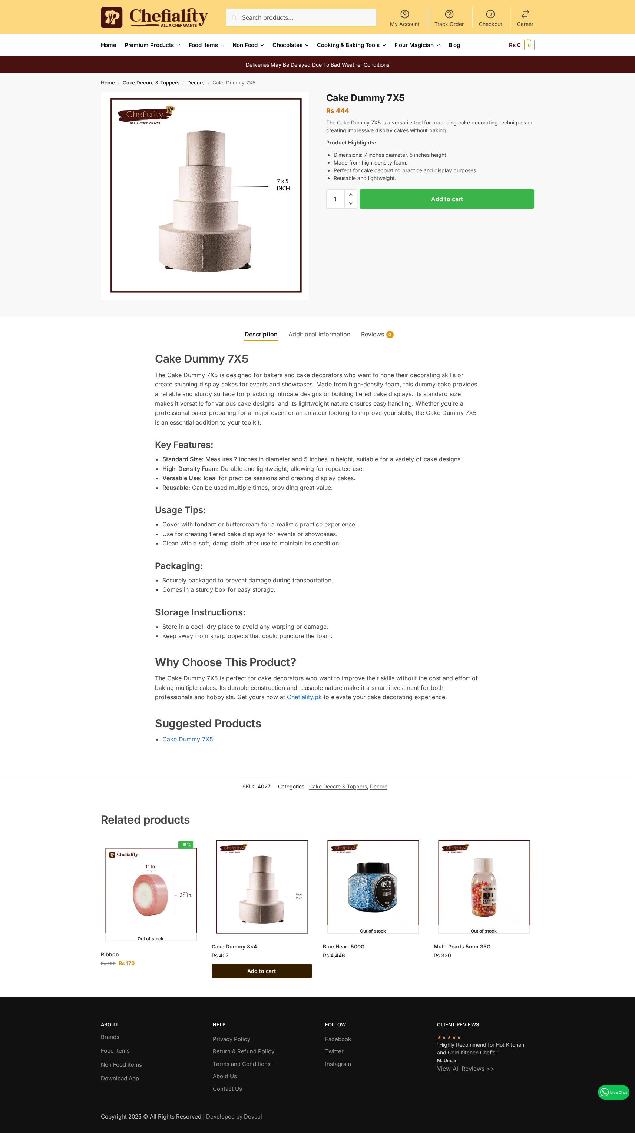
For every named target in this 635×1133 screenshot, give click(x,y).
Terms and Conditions (242, 1063)
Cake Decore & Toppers (151, 83)
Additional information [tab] (319, 334)
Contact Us (227, 1088)
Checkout (490, 24)
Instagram (338, 1063)
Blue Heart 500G (343, 946)
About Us (225, 1076)
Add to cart (447, 199)
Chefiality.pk (304, 697)
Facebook (338, 1039)
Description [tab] (261, 334)
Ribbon (110, 954)
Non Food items (122, 1064)
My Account (405, 24)
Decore (196, 83)
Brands (110, 1036)
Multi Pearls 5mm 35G (462, 946)
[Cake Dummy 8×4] (262, 887)
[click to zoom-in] (205, 196)
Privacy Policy (231, 1039)
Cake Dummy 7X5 (187, 739)
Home (108, 83)
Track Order (449, 24)
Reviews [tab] (376, 334)
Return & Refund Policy (243, 1051)
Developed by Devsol (234, 1116)
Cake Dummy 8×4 (234, 946)
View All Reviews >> (466, 1068)
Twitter (334, 1051)
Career (525, 24)
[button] (522, 45)
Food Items (115, 1050)
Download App (120, 1078)
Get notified (150, 979)
